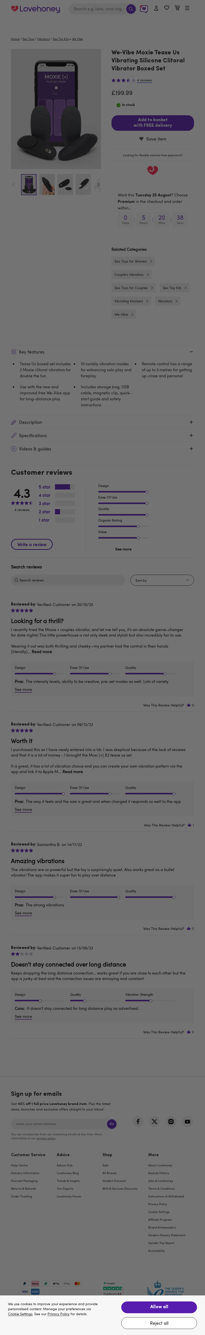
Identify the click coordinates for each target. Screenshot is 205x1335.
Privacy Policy (59, 1314)
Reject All (159, 1323)
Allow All (159, 1307)
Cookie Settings (20, 1314)
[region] (102, 1315)
